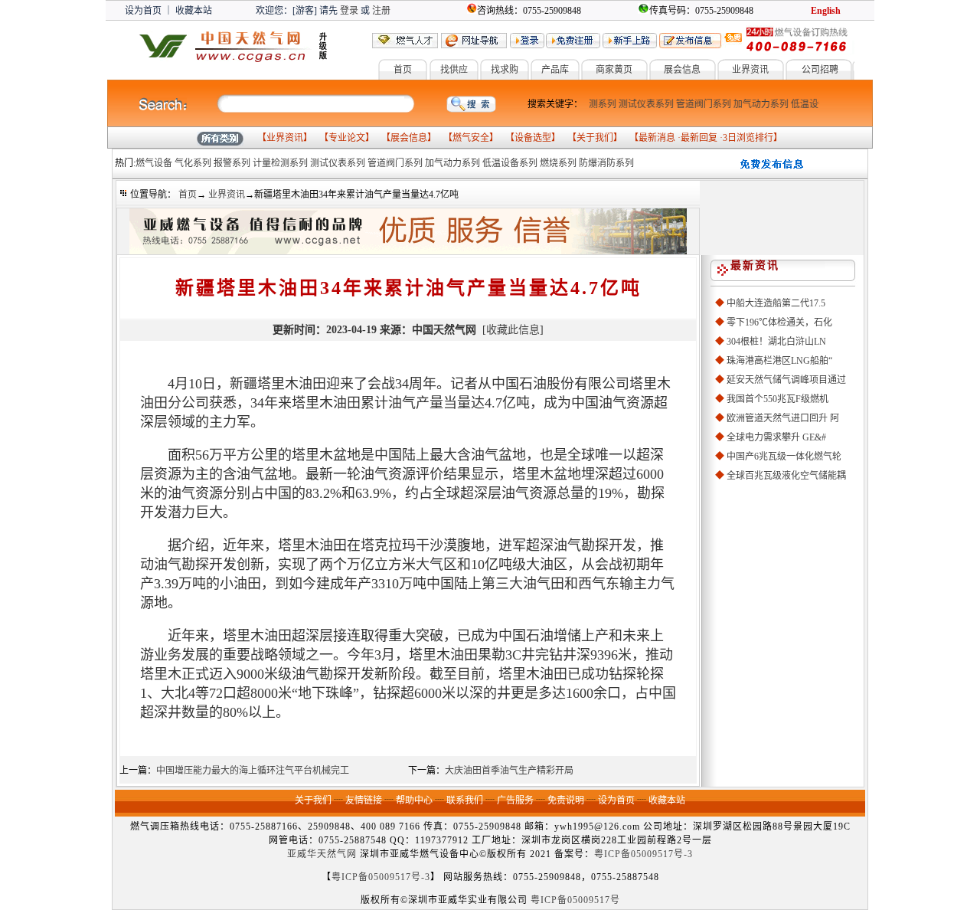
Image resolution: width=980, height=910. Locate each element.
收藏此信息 (513, 330)
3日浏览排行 (748, 138)
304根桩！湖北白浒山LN (776, 341)
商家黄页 (614, 69)
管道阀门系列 (698, 104)
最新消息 (657, 138)
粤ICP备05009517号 (575, 900)
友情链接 (363, 800)
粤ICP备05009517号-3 (643, 854)
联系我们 (464, 800)
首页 (403, 69)
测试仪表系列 (640, 104)
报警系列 (232, 163)
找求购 (504, 69)
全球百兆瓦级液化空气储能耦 (786, 475)
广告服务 (515, 800)
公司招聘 (820, 69)
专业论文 (346, 138)
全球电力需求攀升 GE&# (776, 437)
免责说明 (565, 800)
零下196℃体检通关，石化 (779, 322)
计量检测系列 (280, 163)
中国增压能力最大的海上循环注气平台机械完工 (252, 770)
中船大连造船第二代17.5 (776, 303)
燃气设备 (154, 163)
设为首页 (143, 10)
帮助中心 (414, 800)
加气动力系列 (755, 104)
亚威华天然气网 (322, 854)
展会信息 (682, 69)
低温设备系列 (813, 104)
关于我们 (595, 138)
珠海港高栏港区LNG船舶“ (779, 360)
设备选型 (532, 138)
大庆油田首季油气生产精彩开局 (509, 770)
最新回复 (699, 138)
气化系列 (193, 163)
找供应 (454, 69)
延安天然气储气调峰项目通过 (786, 380)
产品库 (555, 69)
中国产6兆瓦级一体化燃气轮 (784, 456)
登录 (349, 10)
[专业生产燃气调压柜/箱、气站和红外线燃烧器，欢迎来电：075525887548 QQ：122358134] (408, 251)
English (826, 10)
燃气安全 (470, 138)
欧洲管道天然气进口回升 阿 (783, 418)
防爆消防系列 (606, 163)
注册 (381, 10)
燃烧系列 (558, 163)
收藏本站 (193, 10)
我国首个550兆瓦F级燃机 (777, 399)
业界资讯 (750, 69)
